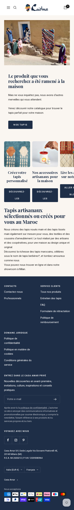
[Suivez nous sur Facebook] (8, 440)
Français (31, 469)
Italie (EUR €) (12, 469)
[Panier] (65, 7)
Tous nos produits (50, 291)
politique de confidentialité (33, 407)
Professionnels (12, 298)
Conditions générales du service (17, 362)
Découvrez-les (17, 195)
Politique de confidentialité (12, 341)
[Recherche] (15, 7)
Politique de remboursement (49, 320)
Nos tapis (20, 124)
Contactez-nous (13, 291)
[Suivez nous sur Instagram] (16, 440)
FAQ (42, 304)
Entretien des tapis (50, 298)
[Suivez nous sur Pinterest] (23, 440)
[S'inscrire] (55, 399)
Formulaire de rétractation (55, 311)
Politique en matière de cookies (17, 352)
